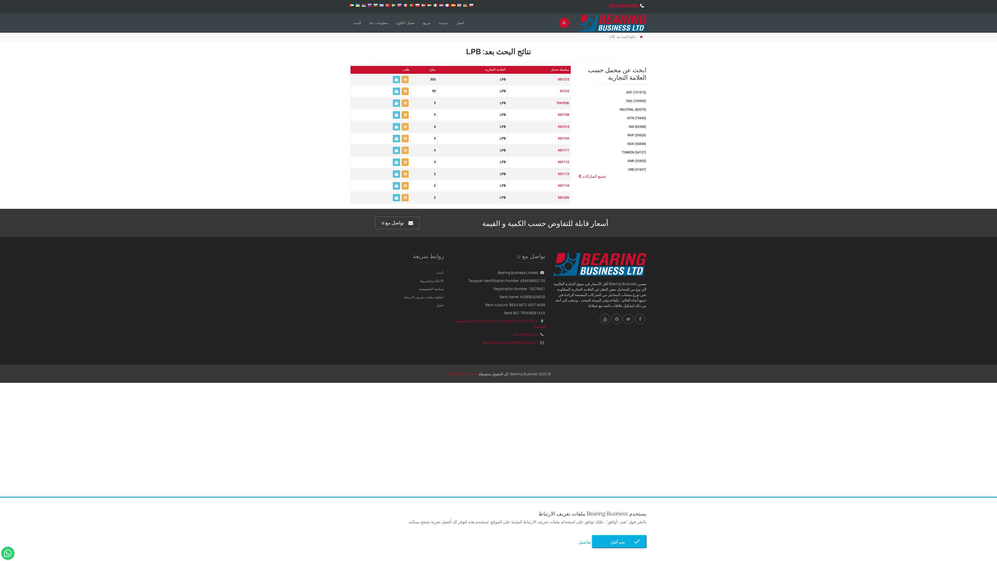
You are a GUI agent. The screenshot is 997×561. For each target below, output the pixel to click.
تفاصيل (584, 542)
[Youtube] (605, 319)
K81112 (563, 162)
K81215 (563, 79)
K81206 (563, 197)
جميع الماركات (593, 176)
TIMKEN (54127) (634, 152)
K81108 (563, 115)
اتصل (460, 23)
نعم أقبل (619, 542)
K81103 (563, 138)
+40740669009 (623, 6)
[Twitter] (628, 319)
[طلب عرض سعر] (396, 79)
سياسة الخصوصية (431, 289)
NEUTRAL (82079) (633, 109)
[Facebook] (640, 319)
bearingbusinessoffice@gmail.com (510, 342)
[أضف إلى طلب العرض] (405, 79)
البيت (357, 23)
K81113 (563, 174)
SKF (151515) (636, 92)
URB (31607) (637, 169)
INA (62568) (637, 127)
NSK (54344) (637, 144)
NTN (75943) (636, 118)
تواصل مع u (393, 222)
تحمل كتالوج (405, 23)
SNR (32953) (637, 161)
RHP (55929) (637, 135)
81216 (564, 91)
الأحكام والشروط (432, 281)
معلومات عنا (378, 23)
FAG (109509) (636, 101)
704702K (562, 103)
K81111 (563, 150)
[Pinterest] (616, 319)
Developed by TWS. (462, 374)
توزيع (427, 23)
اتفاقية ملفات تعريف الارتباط (424, 297)
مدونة (443, 23)
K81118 (563, 186)
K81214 (563, 127)
